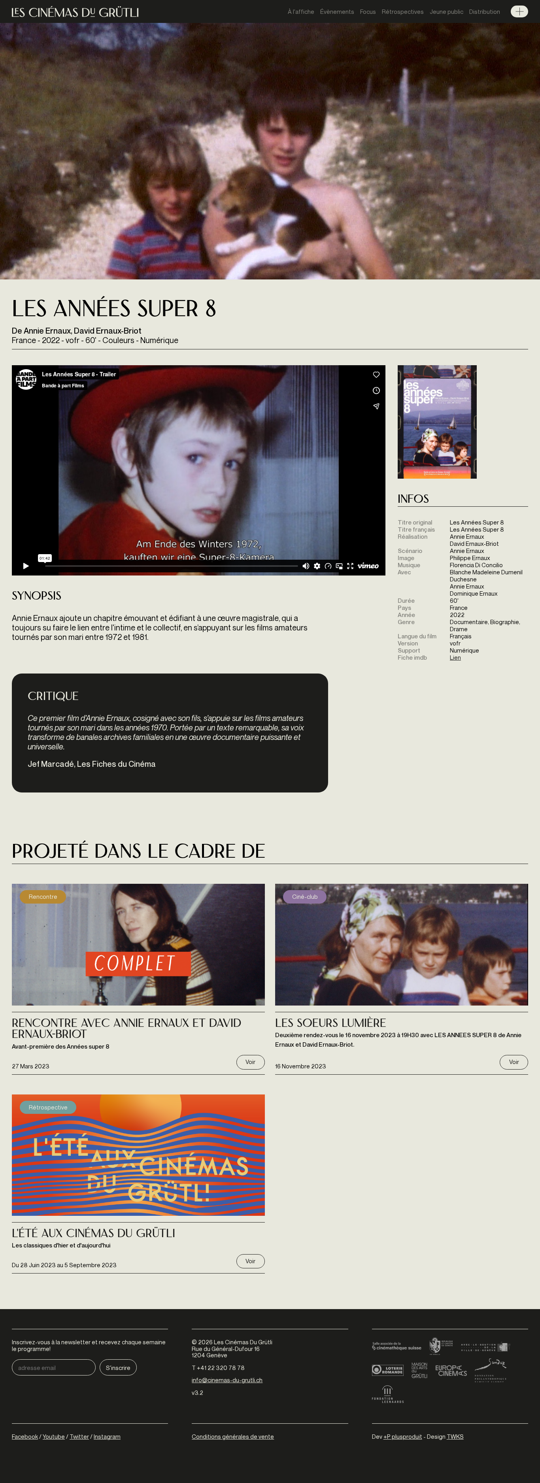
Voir (250, 1061)
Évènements (337, 11)
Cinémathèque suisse (396, 1346)
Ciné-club (305, 896)
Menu (519, 11)
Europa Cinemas (451, 1370)
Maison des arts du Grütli (419, 1370)
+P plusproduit (402, 1436)
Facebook (25, 1436)
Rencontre (43, 896)
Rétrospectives (403, 11)
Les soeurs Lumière (330, 1024)
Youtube (54, 1436)
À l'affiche (301, 11)
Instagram (107, 1436)
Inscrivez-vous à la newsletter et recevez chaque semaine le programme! (89, 1345)
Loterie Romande (388, 1370)
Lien (455, 657)
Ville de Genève (485, 1346)
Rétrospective (48, 1107)
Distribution (484, 11)
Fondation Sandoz (490, 1370)
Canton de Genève (441, 1346)
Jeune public (446, 11)
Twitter (79, 1436)
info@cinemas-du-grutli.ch (227, 1379)
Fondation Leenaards (388, 1394)
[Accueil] (75, 11)
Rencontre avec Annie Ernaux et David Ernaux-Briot (126, 1029)
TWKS (455, 1436)
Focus (368, 11)
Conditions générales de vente (233, 1436)
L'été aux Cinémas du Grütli (93, 1234)
